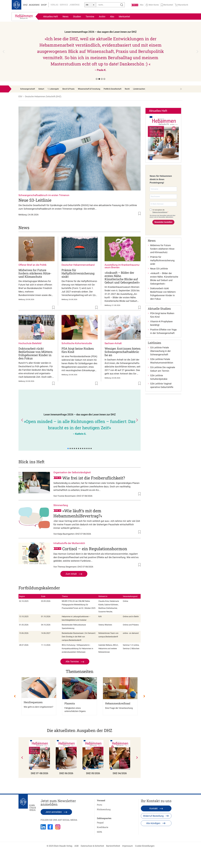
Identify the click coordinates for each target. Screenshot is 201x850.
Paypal (100, 822)
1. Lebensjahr (53, 89)
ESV (20, 96)
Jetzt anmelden (53, 812)
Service (64, 4)
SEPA (99, 831)
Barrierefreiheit (113, 846)
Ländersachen (139, 89)
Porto (99, 804)
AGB (76, 846)
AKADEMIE (34, 4)
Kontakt (153, 808)
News (65, 16)
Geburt (41, 89)
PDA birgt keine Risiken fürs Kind (78, 350)
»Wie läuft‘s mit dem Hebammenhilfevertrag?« (77, 513)
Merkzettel (124, 16)
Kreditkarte (102, 827)
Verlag (54, 4)
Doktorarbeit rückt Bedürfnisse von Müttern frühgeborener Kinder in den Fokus (35, 353)
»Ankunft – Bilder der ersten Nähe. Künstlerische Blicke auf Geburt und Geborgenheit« (122, 277)
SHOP (44, 4)
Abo (112, 16)
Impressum (127, 846)
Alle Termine (72, 661)
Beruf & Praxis (68, 89)
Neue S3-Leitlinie (34, 200)
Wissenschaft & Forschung (89, 89)
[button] (100, 51)
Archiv (102, 16)
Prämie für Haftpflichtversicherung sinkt (78, 273)
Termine (90, 16)
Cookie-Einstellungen (144, 846)
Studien (77, 16)
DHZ (25, 4)
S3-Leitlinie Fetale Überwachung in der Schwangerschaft (160, 351)
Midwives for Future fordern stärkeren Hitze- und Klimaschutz (34, 273)
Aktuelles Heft (50, 16)
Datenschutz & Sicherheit (92, 846)
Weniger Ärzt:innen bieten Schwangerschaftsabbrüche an (123, 352)
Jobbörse (74, 4)
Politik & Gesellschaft (112, 89)
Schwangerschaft (27, 89)
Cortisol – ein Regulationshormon (94, 548)
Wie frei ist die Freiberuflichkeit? (93, 477)
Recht (127, 89)
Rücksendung (104, 809)
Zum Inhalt (71, 573)
